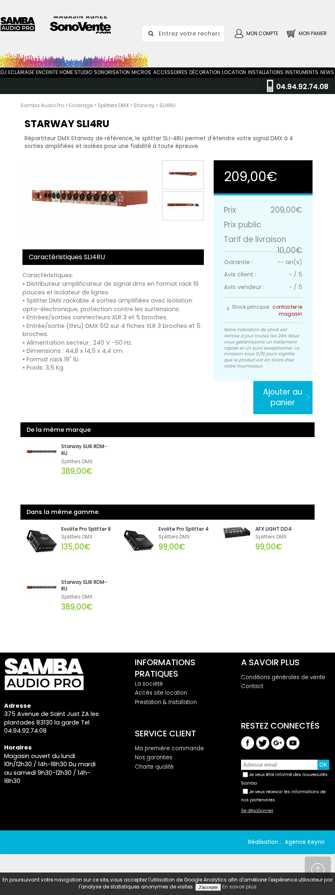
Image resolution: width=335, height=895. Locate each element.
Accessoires (170, 72)
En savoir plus (239, 886)
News (327, 72)
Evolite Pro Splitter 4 (184, 529)
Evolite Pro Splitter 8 (86, 529)
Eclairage (21, 72)
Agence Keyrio (305, 842)
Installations (266, 72)
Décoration (204, 72)
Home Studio (76, 72)
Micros (141, 72)
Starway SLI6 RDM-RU (84, 450)
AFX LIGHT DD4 (273, 529)
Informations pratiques (165, 668)
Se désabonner (257, 811)
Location (234, 72)
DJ (3, 72)
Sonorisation (112, 72)
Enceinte (47, 72)
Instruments (301, 72)
